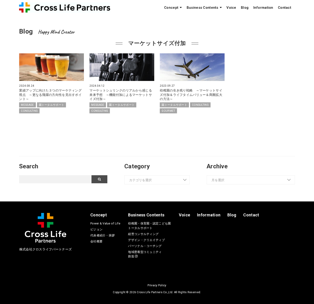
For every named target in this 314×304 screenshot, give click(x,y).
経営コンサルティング (143, 234)
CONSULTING (29, 110)
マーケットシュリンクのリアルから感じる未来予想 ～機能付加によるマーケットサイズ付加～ (120, 94)
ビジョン (96, 229)
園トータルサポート (51, 104)
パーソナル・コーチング (145, 246)
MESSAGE (27, 104)
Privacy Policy (157, 285)
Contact (284, 8)
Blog (244, 8)
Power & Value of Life (105, 223)
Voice (231, 8)
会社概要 (96, 241)
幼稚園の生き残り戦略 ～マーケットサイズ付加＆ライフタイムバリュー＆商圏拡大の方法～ (191, 94)
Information (263, 8)
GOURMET (168, 110)
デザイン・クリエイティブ (146, 240)
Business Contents (202, 8)
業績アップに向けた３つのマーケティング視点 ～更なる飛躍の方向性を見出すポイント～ (50, 94)
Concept (171, 8)
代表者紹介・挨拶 (102, 235)
